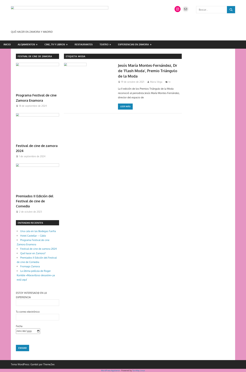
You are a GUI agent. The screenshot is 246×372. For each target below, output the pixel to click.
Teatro (104, 44)
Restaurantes (84, 44)
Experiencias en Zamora (133, 44)
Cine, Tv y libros (55, 44)
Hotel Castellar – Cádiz (33, 235)
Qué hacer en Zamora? (33, 253)
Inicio (7, 44)
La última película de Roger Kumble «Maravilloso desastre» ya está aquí (36, 275)
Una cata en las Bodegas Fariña (38, 231)
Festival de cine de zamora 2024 (38, 248)
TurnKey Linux (138, 370)
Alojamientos (26, 44)
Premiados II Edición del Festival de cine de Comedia (34, 201)
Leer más (125, 106)
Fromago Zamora (30, 266)
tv (170, 81)
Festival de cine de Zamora (35, 56)
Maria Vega (156, 81)
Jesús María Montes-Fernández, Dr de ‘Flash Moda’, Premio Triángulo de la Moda (147, 71)
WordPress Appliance (110, 370)
